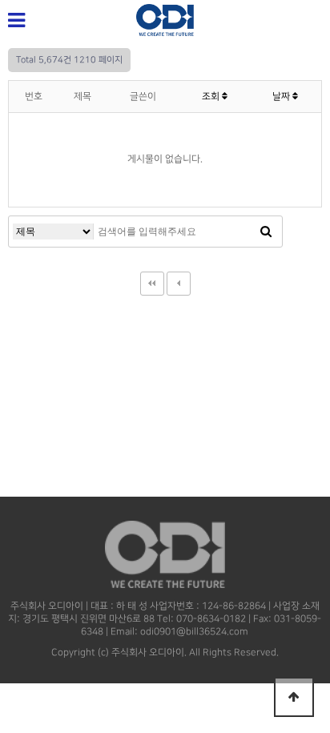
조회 (212, 96)
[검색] (266, 231)
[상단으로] (294, 697)
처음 (152, 284)
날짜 (282, 96)
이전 (179, 284)
